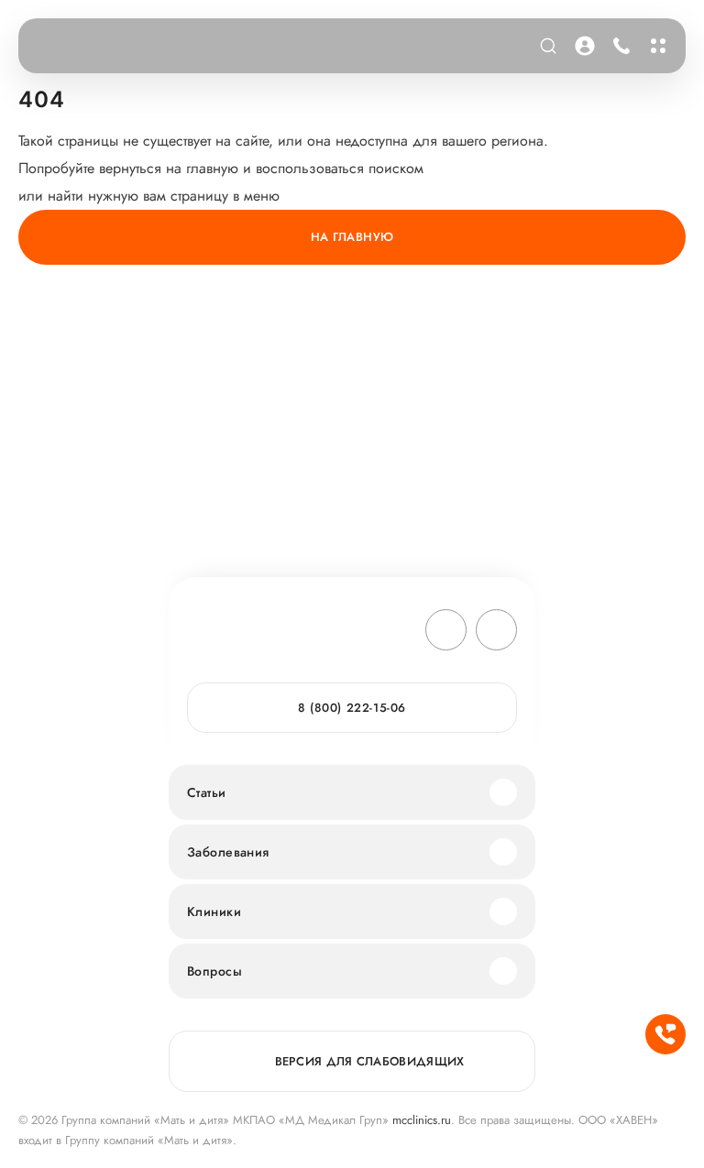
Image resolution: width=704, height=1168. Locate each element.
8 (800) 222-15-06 (618, 45)
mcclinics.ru (421, 1120)
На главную (352, 237)
